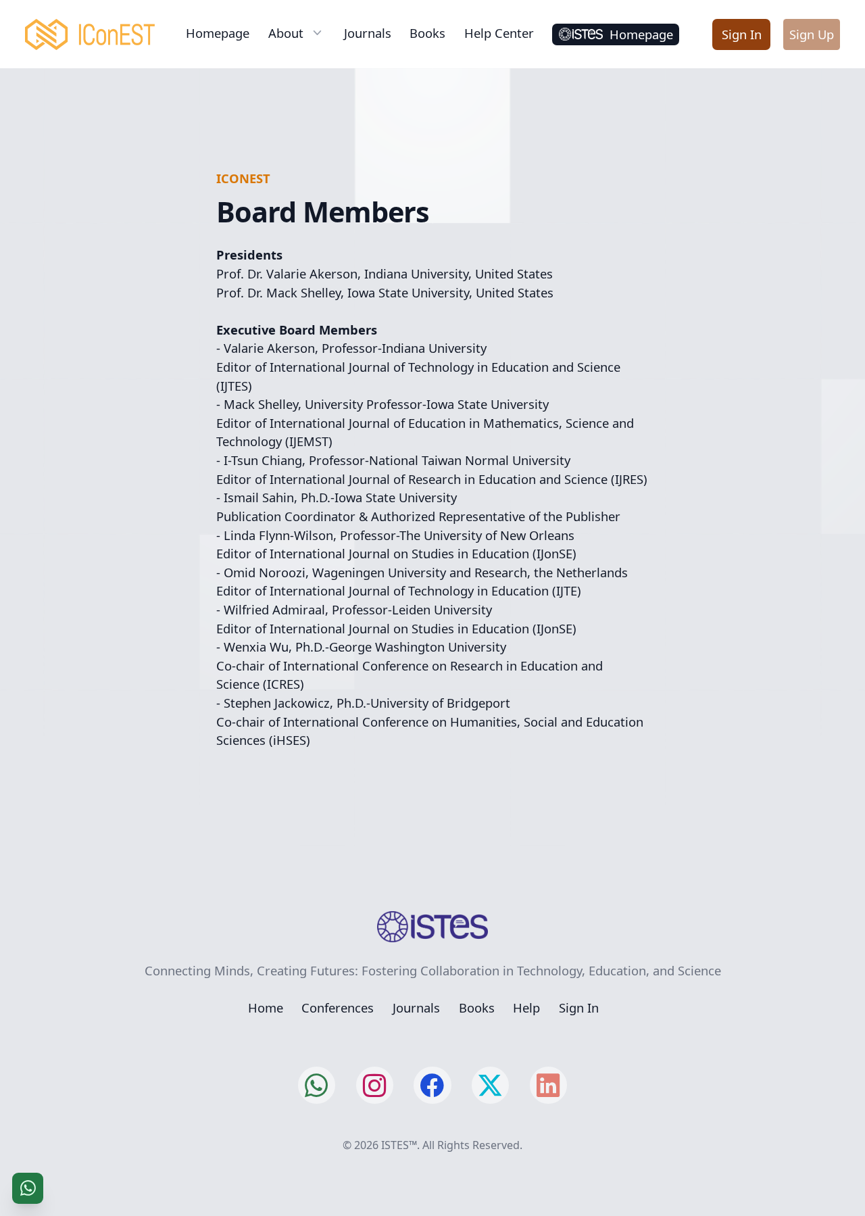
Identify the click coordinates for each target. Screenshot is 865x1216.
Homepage (217, 32)
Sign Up (811, 34)
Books (427, 32)
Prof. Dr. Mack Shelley (278, 292)
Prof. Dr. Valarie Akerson (286, 273)
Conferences (337, 1007)
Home (265, 1007)
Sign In (742, 34)
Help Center (499, 32)
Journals (367, 32)
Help (526, 1007)
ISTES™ (399, 1145)
